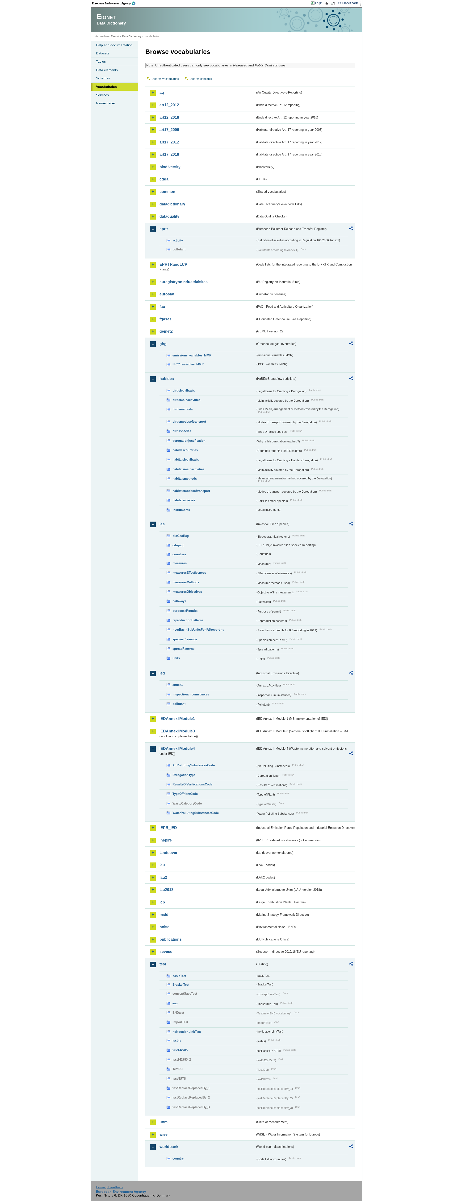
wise (163, 1134)
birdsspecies (181, 431)
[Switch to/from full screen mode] (333, 3)
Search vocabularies (165, 79)
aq (161, 92)
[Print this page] (327, 3)
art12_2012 (169, 105)
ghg (163, 344)
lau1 (163, 865)
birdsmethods (182, 409)
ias (162, 524)
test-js (176, 1040)
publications (170, 939)
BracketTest (180, 984)
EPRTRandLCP (173, 264)
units (176, 658)
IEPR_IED (168, 828)
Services (102, 95)
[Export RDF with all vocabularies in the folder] (351, 229)
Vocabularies (106, 87)
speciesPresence (184, 639)
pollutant (178, 704)
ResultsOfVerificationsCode (192, 784)
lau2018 (166, 890)
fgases (165, 319)
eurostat (166, 294)
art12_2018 (169, 117)
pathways (179, 601)
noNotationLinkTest (186, 1032)
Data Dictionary (131, 36)
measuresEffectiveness (189, 572)
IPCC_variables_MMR (188, 364)
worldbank (168, 1147)
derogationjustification (189, 440)
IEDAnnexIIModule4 (177, 749)
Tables (101, 61)
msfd (163, 915)
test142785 (180, 1050)
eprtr (163, 229)
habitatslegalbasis (185, 459)
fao (162, 307)
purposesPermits (184, 611)
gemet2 (166, 331)
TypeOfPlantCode (185, 794)
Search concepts (201, 79)
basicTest (179, 976)
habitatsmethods (184, 478)
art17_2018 (169, 154)
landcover (168, 853)
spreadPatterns (183, 648)
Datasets (102, 53)
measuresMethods (185, 582)
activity (177, 240)
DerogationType (183, 775)
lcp (162, 902)
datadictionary (172, 204)
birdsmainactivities (186, 400)
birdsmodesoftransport (189, 421)
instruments (181, 510)
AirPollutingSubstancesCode (193, 765)
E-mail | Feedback (109, 1187)
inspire (165, 840)
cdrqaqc (178, 545)
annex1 (177, 684)
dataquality (169, 216)
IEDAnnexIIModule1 (177, 719)
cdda (163, 179)
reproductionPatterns (187, 620)
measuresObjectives (187, 591)
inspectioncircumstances (190, 694)
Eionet (115, 36)
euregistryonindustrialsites (183, 282)
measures (179, 563)
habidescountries (185, 450)
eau (175, 1003)
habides (166, 379)
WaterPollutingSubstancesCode (195, 813)
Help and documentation (114, 45)
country (178, 1158)
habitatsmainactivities (188, 469)
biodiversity (169, 167)
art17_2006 (169, 130)
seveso (165, 952)
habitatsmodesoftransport (191, 491)
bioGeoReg (180, 536)
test (162, 964)
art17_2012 (169, 142)
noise (164, 927)
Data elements (107, 70)
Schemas (103, 78)
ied (162, 673)
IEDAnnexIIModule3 (177, 731)
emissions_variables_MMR (191, 355)
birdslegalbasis (183, 390)
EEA (115, 3)
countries (179, 554)
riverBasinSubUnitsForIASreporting (198, 629)
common (167, 192)
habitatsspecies (183, 500)
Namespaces (106, 103)
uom (163, 1122)
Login (319, 3)
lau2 (163, 877)
